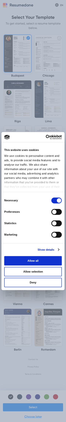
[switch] (56, 212)
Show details (46, 249)
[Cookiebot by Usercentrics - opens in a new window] (46, 137)
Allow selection (33, 271)
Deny (33, 282)
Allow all (32, 260)
